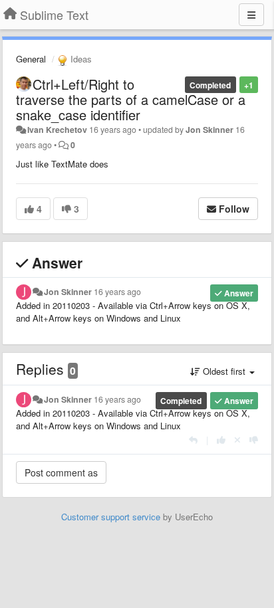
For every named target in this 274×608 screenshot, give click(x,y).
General (31, 58)
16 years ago (117, 292)
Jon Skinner (209, 130)
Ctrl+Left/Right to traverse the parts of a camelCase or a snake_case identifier (130, 99)
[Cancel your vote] (237, 439)
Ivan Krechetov (57, 130)
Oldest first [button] (224, 371)
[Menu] (251, 14)
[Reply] (193, 439)
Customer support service (110, 516)
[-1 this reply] (253, 439)
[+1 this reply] (221, 439)
